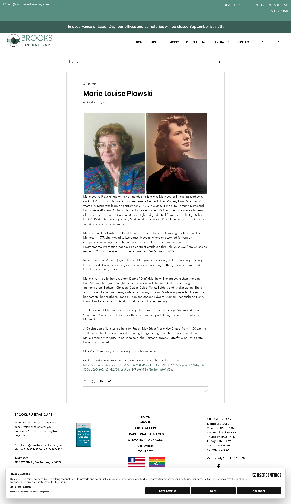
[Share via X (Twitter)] (93, 381)
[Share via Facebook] (84, 381)
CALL (285, 5)
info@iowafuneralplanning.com (44, 445)
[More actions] (206, 84)
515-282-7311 (54, 449)
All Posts (72, 62)
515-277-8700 (33, 449)
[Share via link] (109, 381)
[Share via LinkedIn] (101, 381)
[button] (220, 61)
